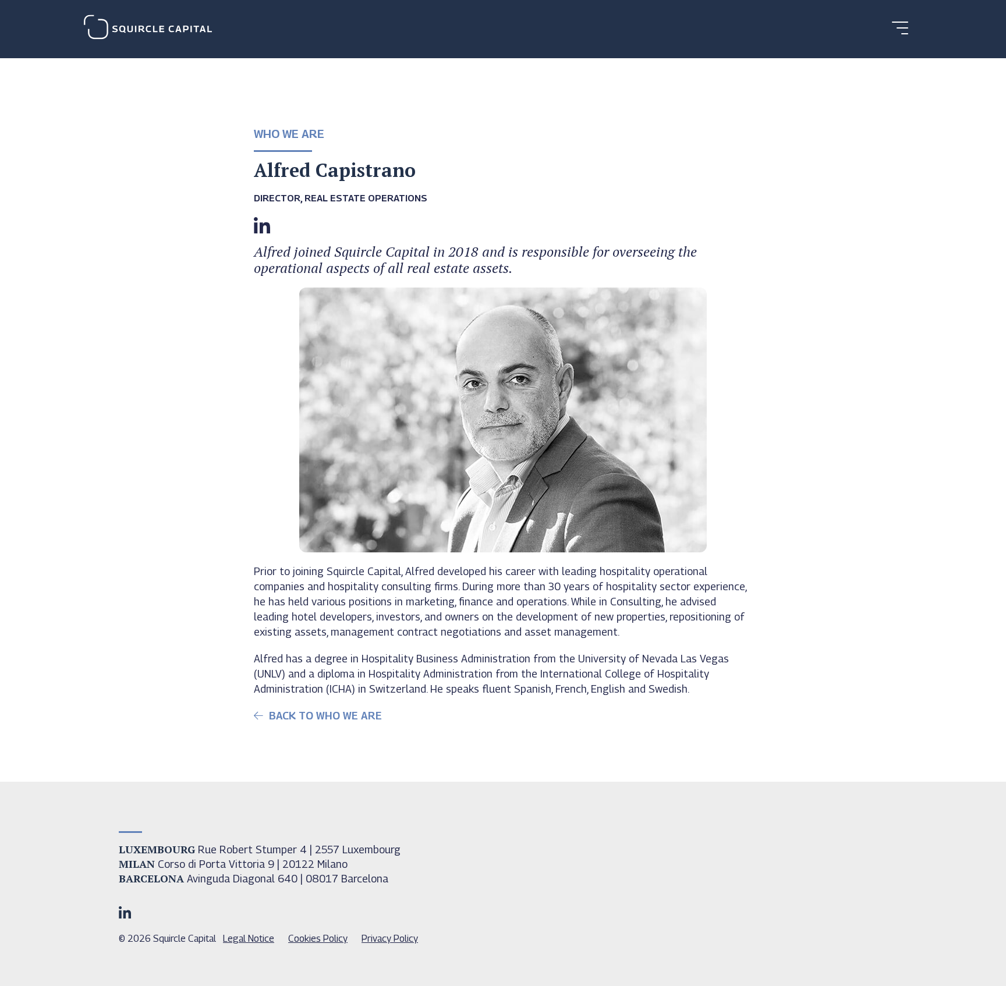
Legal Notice (248, 938)
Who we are (289, 134)
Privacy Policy (390, 938)
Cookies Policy (318, 938)
